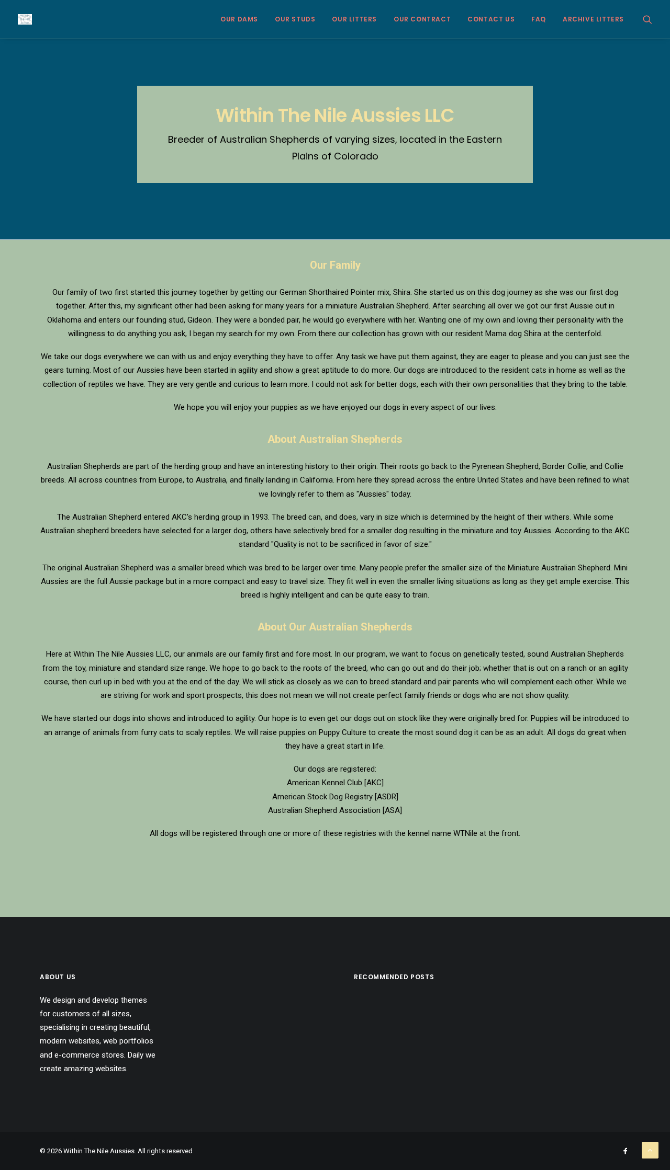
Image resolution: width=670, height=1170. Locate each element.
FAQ (538, 19)
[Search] (647, 19)
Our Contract (422, 19)
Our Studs (295, 19)
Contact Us (491, 19)
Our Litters (354, 19)
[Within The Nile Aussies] (25, 19)
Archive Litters (593, 19)
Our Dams (239, 19)
